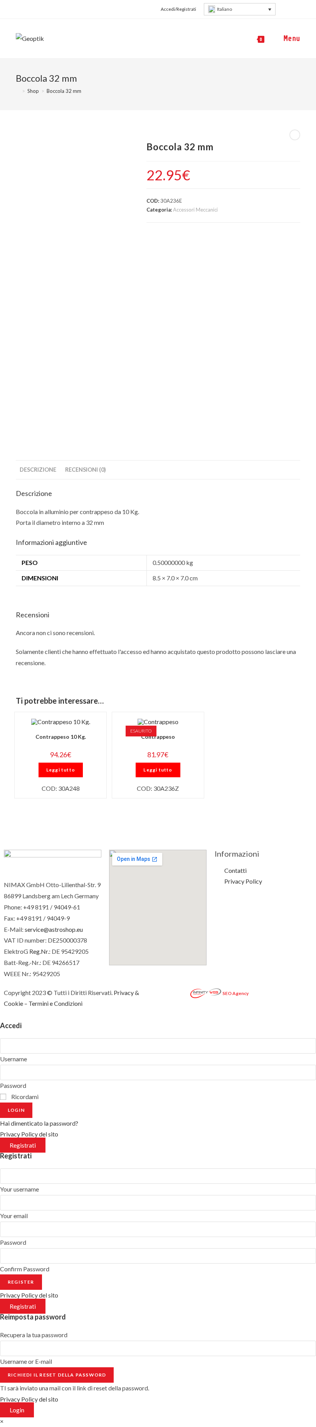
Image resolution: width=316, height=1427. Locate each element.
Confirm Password (24, 1268)
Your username (19, 1189)
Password (13, 1085)
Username (13, 1058)
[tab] (38, 470)
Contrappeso (158, 736)
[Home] (18, 91)
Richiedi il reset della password (57, 1375)
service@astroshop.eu (54, 929)
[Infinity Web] (205, 992)
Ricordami (24, 1096)
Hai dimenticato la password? (39, 1123)
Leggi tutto (60, 770)
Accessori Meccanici (195, 210)
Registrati (23, 1145)
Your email (14, 1215)
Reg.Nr (38, 951)
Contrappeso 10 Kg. (60, 736)
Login (16, 1110)
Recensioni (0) (85, 469)
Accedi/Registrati (178, 9)
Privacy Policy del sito (29, 1134)
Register (21, 1282)
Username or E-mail (26, 1361)
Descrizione (38, 469)
